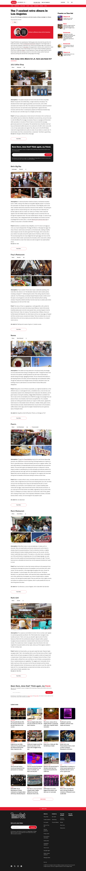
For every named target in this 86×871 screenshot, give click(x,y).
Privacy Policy (37, 158)
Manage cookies (47, 857)
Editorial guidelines (46, 830)
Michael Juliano (38, 32)
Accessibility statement (46, 844)
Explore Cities (37, 2)
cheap (23, 50)
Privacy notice (46, 833)
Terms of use (46, 847)
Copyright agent (47, 850)
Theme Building (28, 459)
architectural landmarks (29, 44)
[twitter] (14, 866)
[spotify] (21, 866)
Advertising (54, 819)
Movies (61, 822)
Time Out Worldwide (62, 819)
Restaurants (62, 828)
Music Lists (62, 825)
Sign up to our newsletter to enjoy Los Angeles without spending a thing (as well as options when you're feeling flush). (31, 150)
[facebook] (11, 866)
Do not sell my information (46, 837)
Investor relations (47, 819)
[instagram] (18, 866)
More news (43, 799)
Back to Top (44, 808)
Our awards (46, 822)
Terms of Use (31, 158)
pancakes (25, 47)
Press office (46, 816)
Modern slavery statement (47, 854)
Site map (45, 862)
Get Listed (54, 816)
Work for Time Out (46, 826)
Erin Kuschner (46, 32)
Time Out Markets (46, 2)
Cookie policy (46, 840)
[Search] (68, 2)
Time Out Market (55, 822)
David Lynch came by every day (39, 219)
